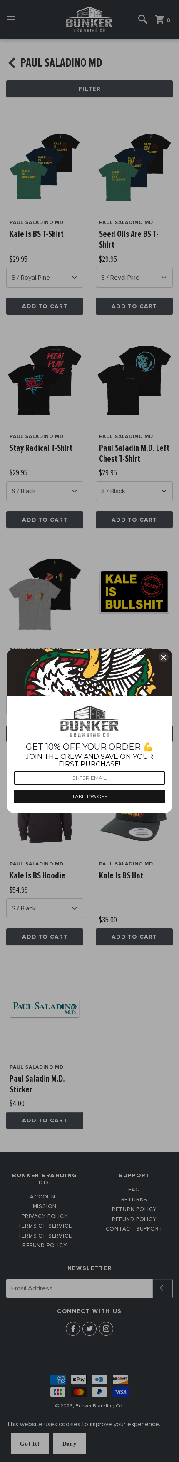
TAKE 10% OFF (89, 796)
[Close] (164, 657)
